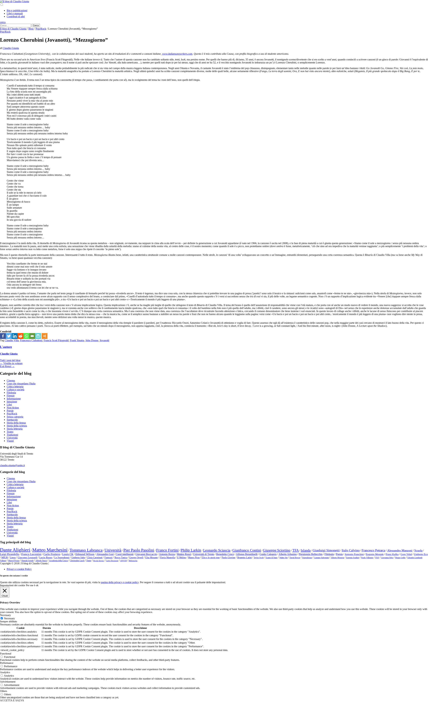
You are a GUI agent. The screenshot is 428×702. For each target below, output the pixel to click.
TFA (295, 550)
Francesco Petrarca (373, 550)
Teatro (10, 431)
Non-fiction (13, 407)
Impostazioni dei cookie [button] (12, 585)
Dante (88, 560)
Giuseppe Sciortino (276, 550)
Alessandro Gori (105, 554)
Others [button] (3, 691)
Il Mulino (181, 557)
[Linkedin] (15, 336)
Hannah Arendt (27, 560)
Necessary (9, 618)
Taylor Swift (259, 557)
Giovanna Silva (387, 557)
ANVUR (123, 561)
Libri (9, 404)
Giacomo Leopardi (27, 557)
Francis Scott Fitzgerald (56, 340)
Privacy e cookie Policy (19, 569)
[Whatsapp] (26, 336)
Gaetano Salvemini (321, 557)
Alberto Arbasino (288, 554)
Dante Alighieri (15, 549)
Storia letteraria (15, 428)
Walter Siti (283, 557)
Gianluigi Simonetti (326, 550)
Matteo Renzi (184, 554)
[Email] (32, 336)
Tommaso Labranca (86, 550)
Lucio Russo (45, 557)
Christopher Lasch (77, 560)
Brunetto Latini (244, 557)
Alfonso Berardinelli (246, 554)
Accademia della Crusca (58, 560)
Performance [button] (6, 663)
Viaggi (10, 440)
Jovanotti (104, 340)
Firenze (11, 395)
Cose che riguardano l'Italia (21, 383)
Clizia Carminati (94, 557)
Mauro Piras (194, 557)
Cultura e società (15, 389)
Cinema (11, 380)
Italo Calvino (351, 550)
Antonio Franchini (354, 554)
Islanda (306, 550)
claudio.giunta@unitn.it (12, 465)
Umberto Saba (78, 557)
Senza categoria (15, 416)
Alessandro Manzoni (399, 550)
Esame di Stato (271, 557)
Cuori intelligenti (124, 554)
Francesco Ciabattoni (31, 340)
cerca (3, 22)
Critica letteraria (15, 386)
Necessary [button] (5, 615)
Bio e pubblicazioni (17, 10)
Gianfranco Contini (246, 550)
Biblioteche (133, 561)
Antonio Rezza (167, 554)
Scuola (418, 550)
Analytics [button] (5, 672)
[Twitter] (9, 336)
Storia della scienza (17, 425)
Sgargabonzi (307, 557)
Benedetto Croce (225, 554)
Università (12, 437)
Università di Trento (203, 554)
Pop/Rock (5, 31)
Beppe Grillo (400, 557)
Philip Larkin (191, 550)
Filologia (11, 392)
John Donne (91, 340)
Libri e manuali (15, 13)
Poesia (339, 554)
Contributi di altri (16, 16)
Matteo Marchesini (50, 549)
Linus (13, 557)
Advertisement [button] (7, 681)
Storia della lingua (16, 422)
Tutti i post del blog (10, 360)
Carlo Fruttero (51, 554)
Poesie (10, 410)
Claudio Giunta (11, 48)
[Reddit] (20, 336)
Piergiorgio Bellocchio (311, 554)
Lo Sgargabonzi (61, 557)
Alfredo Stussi (41, 560)
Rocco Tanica (121, 557)
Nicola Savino (98, 561)
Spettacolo (12, 419)
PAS (377, 557)
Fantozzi (108, 557)
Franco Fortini (167, 550)
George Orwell (136, 557)
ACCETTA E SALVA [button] (12, 700)
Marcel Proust (13, 560)
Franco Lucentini (31, 554)
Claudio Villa (12, 340)
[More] (44, 336)
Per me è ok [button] (32, 585)
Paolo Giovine (228, 557)
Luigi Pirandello (9, 554)
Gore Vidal (406, 554)
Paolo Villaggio (367, 557)
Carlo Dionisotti (112, 561)
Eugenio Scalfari (352, 557)
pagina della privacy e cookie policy (120, 582)
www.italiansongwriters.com (177, 53)
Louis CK (67, 554)
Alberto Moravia (337, 557)
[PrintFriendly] (38, 336)
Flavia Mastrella (167, 557)
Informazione (14, 398)
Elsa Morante (151, 557)
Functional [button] (5, 653)
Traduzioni (12, 434)
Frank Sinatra (77, 340)
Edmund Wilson (84, 554)
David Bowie (295, 557)
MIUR (4, 557)
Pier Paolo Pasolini (138, 550)
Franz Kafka (392, 554)
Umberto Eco (421, 554)
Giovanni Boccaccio (146, 554)
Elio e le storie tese (211, 557)
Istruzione (12, 401)
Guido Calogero (268, 554)
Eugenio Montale (375, 554)
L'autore (6, 347)
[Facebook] (3, 336)
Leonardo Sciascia (216, 550)
